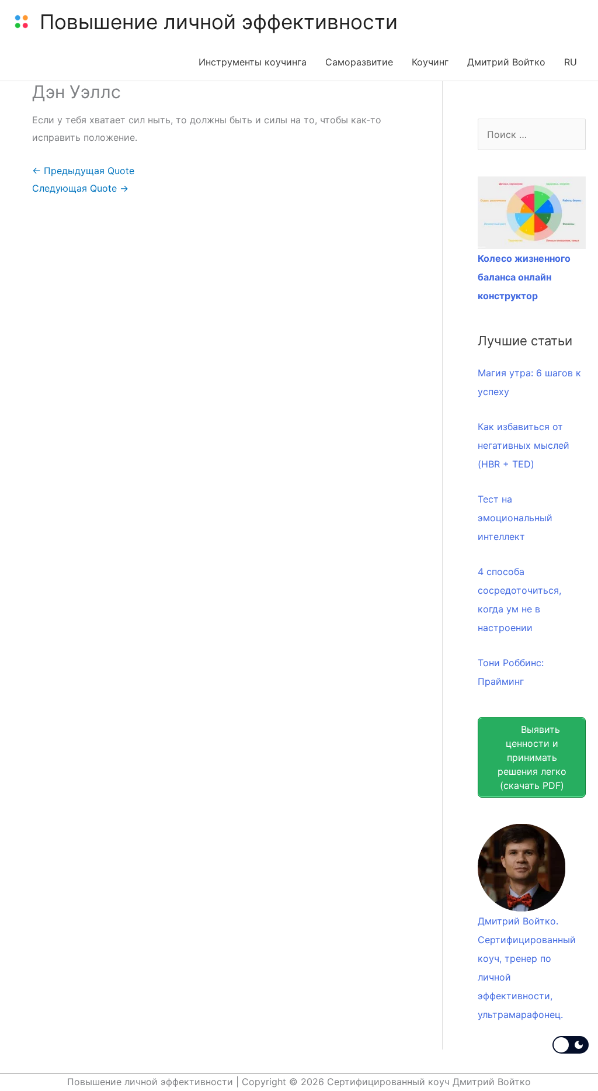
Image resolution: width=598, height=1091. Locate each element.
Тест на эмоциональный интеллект (515, 517)
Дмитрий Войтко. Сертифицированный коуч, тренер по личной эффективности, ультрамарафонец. (527, 967)
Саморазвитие (359, 62)
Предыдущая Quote (83, 170)
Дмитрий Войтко (506, 62)
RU (570, 62)
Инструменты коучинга (253, 62)
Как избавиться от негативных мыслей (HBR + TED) (523, 445)
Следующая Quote (80, 188)
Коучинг (430, 62)
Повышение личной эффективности (219, 21)
